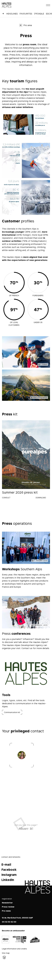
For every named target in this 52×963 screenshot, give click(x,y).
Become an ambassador (13, 930)
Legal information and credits (14, 948)
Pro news (6, 911)
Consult (6, 497)
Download (41, 497)
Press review (8, 907)
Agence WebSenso (4, 957)
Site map (6, 953)
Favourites (26, 13)
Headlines (12, 13)
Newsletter (7, 903)
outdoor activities (11, 241)
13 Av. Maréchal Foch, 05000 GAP (17, 918)
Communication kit (12, 712)
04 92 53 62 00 (9, 922)
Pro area (27, 25)
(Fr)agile (39, 13)
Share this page (26, 828)
